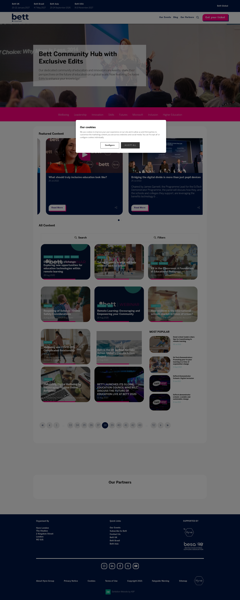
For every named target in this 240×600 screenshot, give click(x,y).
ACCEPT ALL (130, 145)
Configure (110, 145)
